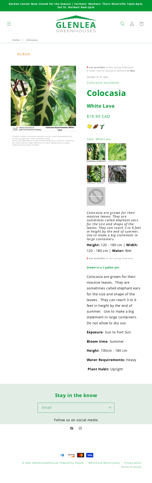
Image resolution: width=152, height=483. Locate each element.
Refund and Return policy (104, 462)
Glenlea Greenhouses (45, 462)
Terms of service (131, 467)
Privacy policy (132, 462)
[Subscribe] (109, 408)
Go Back (23, 54)
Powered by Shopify (71, 462)
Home (16, 40)
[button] (9, 24)
